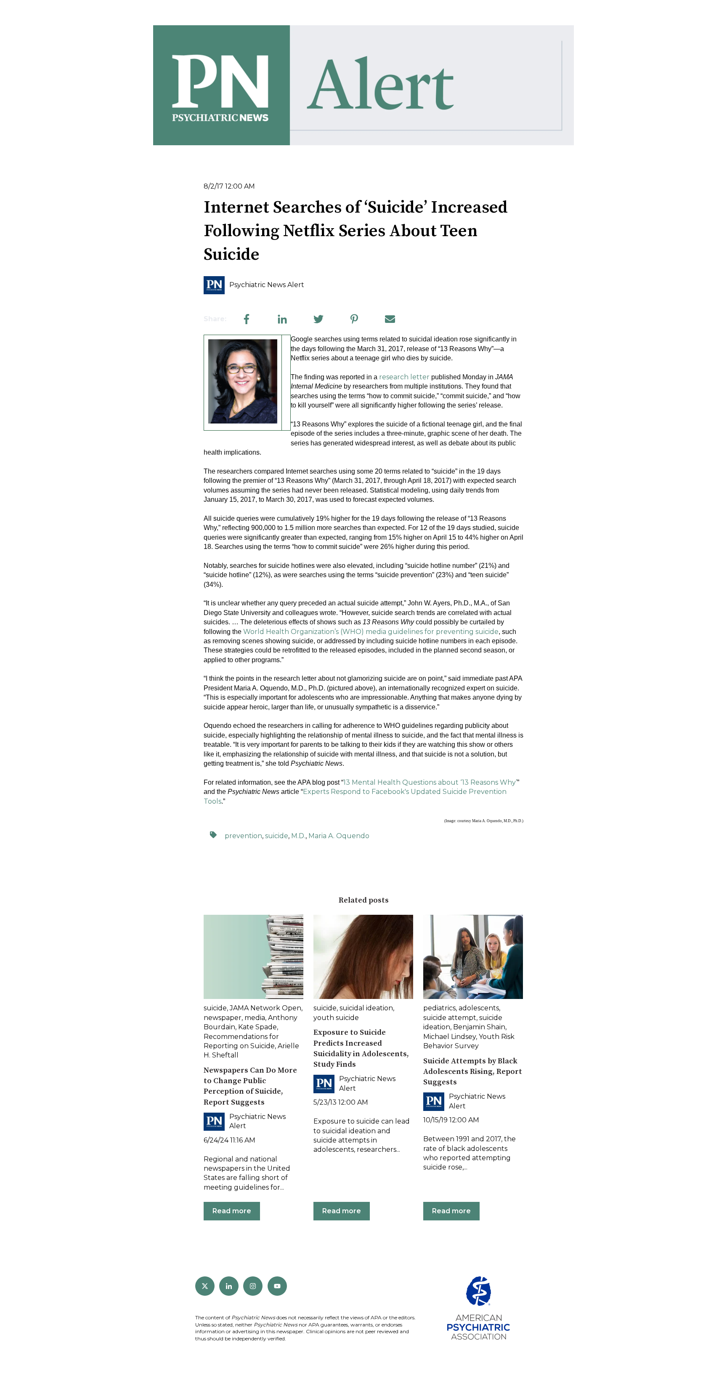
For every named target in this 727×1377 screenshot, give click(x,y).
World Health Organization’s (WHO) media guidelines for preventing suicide (371, 632)
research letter (404, 377)
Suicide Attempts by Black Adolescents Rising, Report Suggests (472, 1071)
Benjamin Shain (479, 1027)
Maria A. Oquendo (338, 836)
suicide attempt (449, 1018)
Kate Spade (257, 1027)
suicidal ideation (366, 1008)
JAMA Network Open (265, 1008)
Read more (231, 1211)
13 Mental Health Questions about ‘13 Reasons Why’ (430, 782)
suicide (276, 836)
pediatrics (439, 1008)
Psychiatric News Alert (266, 285)
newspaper (222, 1018)
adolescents (479, 1008)
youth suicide (336, 1018)
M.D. (298, 836)
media (254, 1018)
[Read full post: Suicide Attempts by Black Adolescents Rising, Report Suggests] (473, 957)
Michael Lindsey (449, 1037)
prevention (243, 836)
